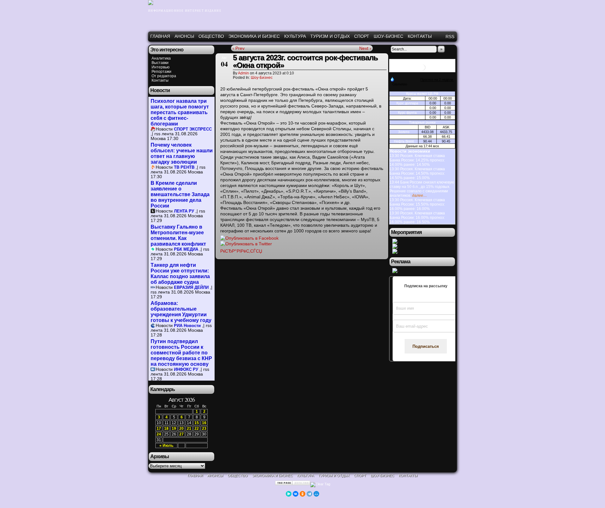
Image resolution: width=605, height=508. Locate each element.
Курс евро (407, 108)
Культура (295, 36)
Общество (211, 36)
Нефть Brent (404, 141)
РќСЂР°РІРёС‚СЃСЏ (241, 251)
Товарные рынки (422, 122)
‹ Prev (239, 48)
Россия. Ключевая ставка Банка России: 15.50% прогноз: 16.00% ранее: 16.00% (417, 204)
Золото (403, 132)
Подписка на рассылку (425, 286)
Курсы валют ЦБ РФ (422, 94)
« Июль (166, 445)
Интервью (161, 67)
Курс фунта (407, 112)
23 (204, 428)
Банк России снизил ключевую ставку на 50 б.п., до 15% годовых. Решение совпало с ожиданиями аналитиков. (421, 189)
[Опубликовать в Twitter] (246, 243)
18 (166, 428)
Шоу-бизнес (388, 36)
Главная (160, 36)
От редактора (164, 76)
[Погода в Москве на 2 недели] (437, 80)
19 (174, 428)
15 (196, 423)
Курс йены (407, 117)
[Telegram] (309, 494)
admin (243, 73)
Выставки (160, 63)
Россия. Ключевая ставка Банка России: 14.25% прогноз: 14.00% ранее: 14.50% (417, 160)
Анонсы (184, 36)
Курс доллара (407, 103)
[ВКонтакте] (295, 494)
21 (189, 428)
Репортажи (161, 71)
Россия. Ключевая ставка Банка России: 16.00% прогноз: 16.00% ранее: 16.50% (417, 217)
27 (181, 434)
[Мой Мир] (316, 494)
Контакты (420, 36)
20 (181, 428)
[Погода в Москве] (422, 69)
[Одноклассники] (302, 494)
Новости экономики (409, 151)
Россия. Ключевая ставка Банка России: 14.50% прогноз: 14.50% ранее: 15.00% (417, 173)
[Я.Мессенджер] (288, 494)
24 (159, 434)
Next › (365, 48)
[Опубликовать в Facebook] (249, 238)
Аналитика (161, 58)
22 (196, 428)
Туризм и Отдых (330, 36)
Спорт (361, 36)
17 (159, 428)
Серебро (404, 136)
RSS (450, 36)
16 (204, 423)
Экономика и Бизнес (254, 36)
